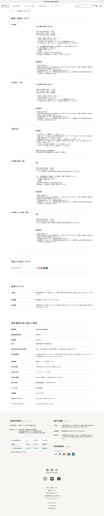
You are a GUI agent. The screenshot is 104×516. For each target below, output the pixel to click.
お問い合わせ (52, 508)
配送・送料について (52, 487)
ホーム (13, 11)
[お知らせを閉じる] (101, 1)
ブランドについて (55, 6)
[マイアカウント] (100, 6)
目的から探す (42, 6)
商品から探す (16, 6)
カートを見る (52, 506)
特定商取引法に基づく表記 (52, 496)
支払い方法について (52, 493)
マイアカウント (52, 503)
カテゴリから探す (29, 6)
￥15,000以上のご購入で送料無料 (51, 1)
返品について (52, 490)
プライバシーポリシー (52, 498)
